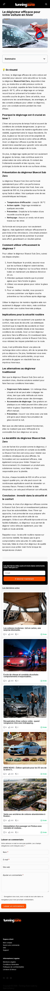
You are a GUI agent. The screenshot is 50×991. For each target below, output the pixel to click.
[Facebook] (4, 978)
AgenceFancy (8, 988)
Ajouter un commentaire (13, 875)
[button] (44, 59)
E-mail (6, 859)
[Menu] (4, 4)
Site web (6, 867)
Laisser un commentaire (13, 906)
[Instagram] (11, 978)
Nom (5, 852)
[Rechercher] (46, 4)
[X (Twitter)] (7, 978)
